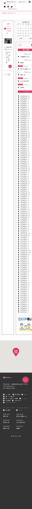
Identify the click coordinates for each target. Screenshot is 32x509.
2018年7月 (23, 222)
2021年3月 (23, 178)
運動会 (22, 62)
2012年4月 (23, 289)
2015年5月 (23, 267)
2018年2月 (23, 230)
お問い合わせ (18, 400)
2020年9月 (23, 185)
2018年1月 (23, 232)
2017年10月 (23, 235)
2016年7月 (23, 259)
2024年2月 (23, 129)
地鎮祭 (22, 87)
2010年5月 (23, 304)
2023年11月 (23, 135)
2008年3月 (23, 310)
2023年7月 (23, 142)
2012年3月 (23, 291)
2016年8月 (23, 258)
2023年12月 (23, 133)
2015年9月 (23, 265)
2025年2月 (23, 107)
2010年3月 (23, 306)
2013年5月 (23, 280)
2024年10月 (23, 114)
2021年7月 (23, 172)
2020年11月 (23, 181)
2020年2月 (23, 191)
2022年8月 (23, 157)
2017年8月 (23, 239)
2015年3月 (23, 269)
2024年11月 (23, 112)
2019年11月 (23, 192)
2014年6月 (23, 272)
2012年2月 (23, 293)
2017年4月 (23, 245)
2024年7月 (23, 120)
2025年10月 (23, 98)
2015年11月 (23, 263)
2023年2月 (23, 152)
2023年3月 (23, 150)
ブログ (25, 394)
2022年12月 (23, 153)
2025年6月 (23, 101)
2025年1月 (23, 109)
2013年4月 (23, 282)
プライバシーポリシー (10, 402)
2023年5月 (23, 146)
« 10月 (20, 38)
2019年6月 (23, 202)
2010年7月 (23, 302)
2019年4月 (23, 205)
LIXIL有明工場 (24, 81)
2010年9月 (23, 300)
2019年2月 (23, 209)
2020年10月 (23, 183)
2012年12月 (23, 284)
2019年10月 (23, 194)
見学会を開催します (25, 68)
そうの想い (8, 394)
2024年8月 (23, 118)
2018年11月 (23, 215)
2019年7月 (23, 200)
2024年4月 (23, 125)
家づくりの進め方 (9, 396)
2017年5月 (23, 243)
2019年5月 (23, 204)
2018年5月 (23, 226)
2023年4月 (23, 148)
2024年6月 (23, 122)
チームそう (24, 398)
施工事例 (17, 394)
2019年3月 (23, 207)
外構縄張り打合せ (25, 56)
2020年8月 (23, 187)
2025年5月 (23, 103)
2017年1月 (23, 248)
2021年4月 (23, 176)
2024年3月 (23, 127)
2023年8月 (23, 140)
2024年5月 (23, 124)
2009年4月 (23, 308)
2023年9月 (23, 138)
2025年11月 (23, 96)
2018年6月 (23, 224)
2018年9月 (23, 218)
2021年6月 (23, 174)
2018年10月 (23, 217)
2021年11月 (23, 168)
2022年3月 (23, 163)
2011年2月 (23, 299)
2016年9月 (23, 256)
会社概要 (7, 400)
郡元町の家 (6, 422)
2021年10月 (23, 170)
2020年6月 (23, 189)
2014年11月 (23, 271)
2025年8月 (23, 99)
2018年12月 (23, 213)
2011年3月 (23, 297)
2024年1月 (23, 131)
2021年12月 (23, 166)
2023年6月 (23, 144)
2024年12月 (23, 111)
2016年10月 (23, 254)
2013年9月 (23, 276)
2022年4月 (23, 161)
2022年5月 (23, 159)
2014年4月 (23, 274)
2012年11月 (23, 285)
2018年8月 (23, 220)
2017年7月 (23, 241)
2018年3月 (23, 228)
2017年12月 (23, 233)
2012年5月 (23, 287)
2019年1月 (23, 211)
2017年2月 (23, 246)
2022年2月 (23, 165)
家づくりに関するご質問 (11, 398)
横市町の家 (6, 428)
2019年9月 (23, 196)
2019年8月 (23, 198)
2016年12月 (23, 250)
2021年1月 (23, 179)
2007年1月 (23, 312)
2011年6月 (23, 295)
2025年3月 (23, 105)
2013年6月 (23, 278)
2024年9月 (23, 116)
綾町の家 (22, 74)
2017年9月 (23, 237)
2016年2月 (23, 261)
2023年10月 (23, 137)
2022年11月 (23, 155)
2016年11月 (23, 252)
